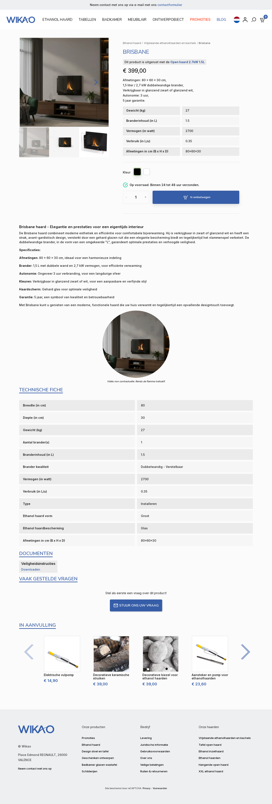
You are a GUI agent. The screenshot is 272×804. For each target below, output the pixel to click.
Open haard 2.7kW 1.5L (187, 62)
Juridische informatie (154, 744)
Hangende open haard (213, 764)
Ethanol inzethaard (211, 751)
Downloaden (30, 569)
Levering (146, 738)
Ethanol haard (91, 744)
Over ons (146, 758)
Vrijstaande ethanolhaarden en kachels (225, 738)
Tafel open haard (210, 744)
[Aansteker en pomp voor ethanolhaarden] (210, 654)
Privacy (146, 788)
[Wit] (146, 172)
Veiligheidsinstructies (38, 563)
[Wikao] (21, 20)
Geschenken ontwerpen (98, 758)
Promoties (88, 738)
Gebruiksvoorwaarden (155, 751)
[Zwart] (137, 172)
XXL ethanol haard (211, 771)
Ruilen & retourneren (153, 771)
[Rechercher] (254, 20)
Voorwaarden (160, 788)
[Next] (94, 82)
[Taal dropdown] (237, 20)
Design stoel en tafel (95, 751)
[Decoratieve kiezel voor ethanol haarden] (160, 654)
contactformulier (169, 5)
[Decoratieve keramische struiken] (111, 654)
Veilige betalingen (152, 764)
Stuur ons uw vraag (139, 605)
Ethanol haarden (209, 758)
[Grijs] (175, 669)
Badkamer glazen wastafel (99, 764)
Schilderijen (89, 771)
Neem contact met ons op (35, 768)
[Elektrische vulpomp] (62, 654)
